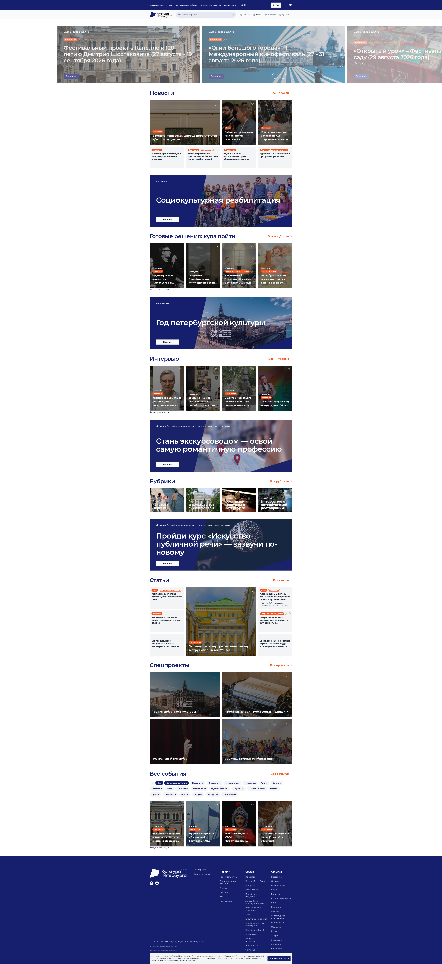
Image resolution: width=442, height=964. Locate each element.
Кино (273, 903)
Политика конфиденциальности (163, 946)
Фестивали (250, 950)
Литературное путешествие (278, 917)
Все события (280, 773)
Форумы (275, 936)
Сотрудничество (202, 874)
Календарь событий (281, 898)
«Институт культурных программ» (181, 942)
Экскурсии (276, 940)
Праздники (251, 934)
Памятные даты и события (228, 882)
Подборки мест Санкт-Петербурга (256, 924)
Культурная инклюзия (256, 919)
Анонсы (223, 888)
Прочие (275, 931)
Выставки (276, 894)
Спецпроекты (200, 870)
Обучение (276, 927)
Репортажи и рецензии (251, 940)
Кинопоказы (277, 949)
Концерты (276, 907)
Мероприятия (278, 885)
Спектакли (276, 944)
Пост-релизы (226, 901)
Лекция (275, 911)
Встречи (275, 890)
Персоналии (251, 890)
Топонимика (251, 945)
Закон (248, 915)
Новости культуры (228, 877)
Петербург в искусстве (251, 895)
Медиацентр (277, 923)
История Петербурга (255, 881)
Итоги (222, 897)
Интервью (250, 885)
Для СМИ (224, 892)
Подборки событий (254, 930)
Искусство (250, 877)
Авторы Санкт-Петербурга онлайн (254, 902)
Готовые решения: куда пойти (254, 909)
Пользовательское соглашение (163, 950)
